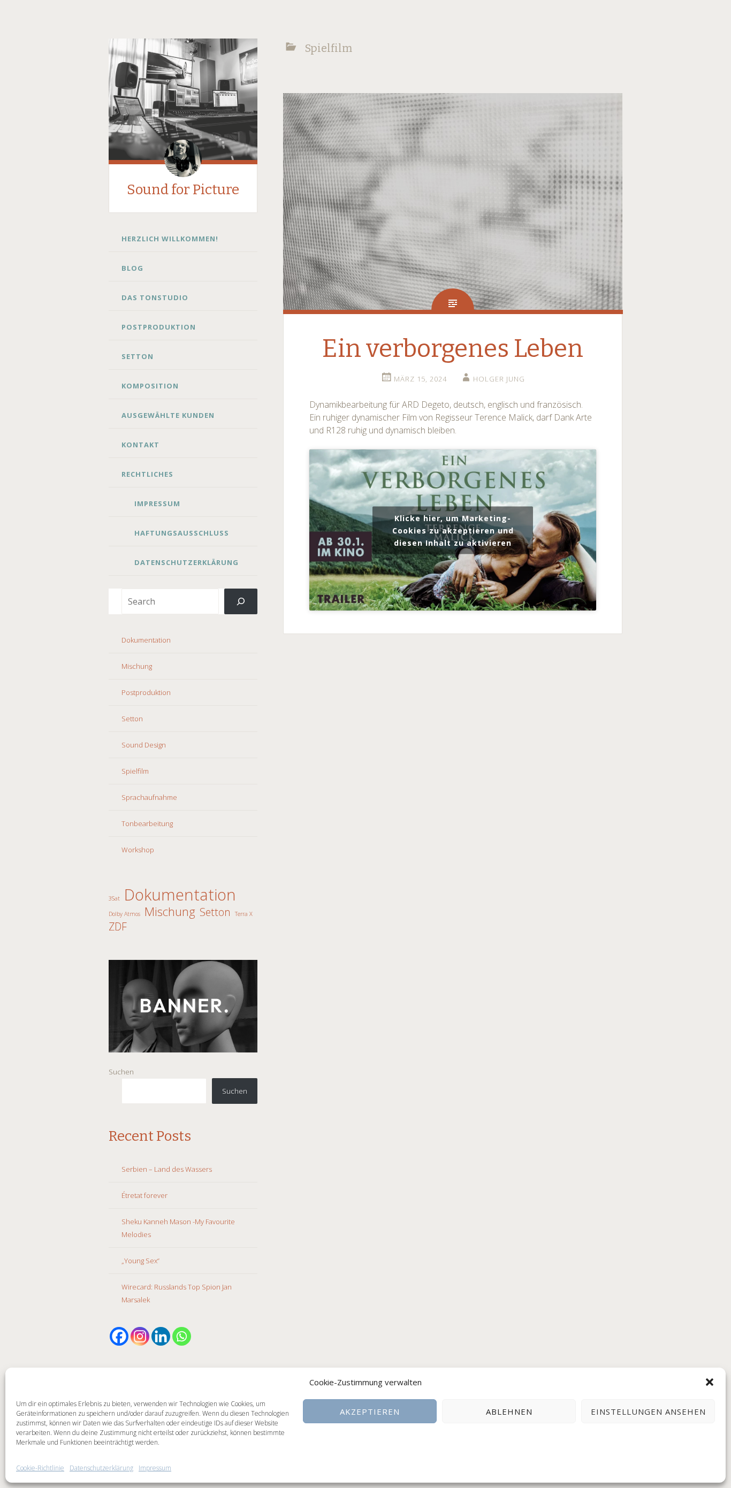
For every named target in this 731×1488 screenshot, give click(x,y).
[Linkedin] (160, 1336)
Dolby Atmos (124, 914)
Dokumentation (146, 640)
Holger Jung (499, 379)
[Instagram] (140, 1336)
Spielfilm (135, 771)
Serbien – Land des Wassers (166, 1169)
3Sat (114, 898)
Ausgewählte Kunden (168, 415)
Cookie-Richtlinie (40, 1467)
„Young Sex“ (140, 1260)
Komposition (150, 386)
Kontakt (140, 444)
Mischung (136, 666)
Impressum (155, 1467)
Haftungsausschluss (181, 533)
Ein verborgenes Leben (452, 348)
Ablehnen (509, 1411)
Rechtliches (147, 474)
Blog (132, 268)
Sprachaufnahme (149, 797)
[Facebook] (119, 1336)
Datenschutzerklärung (101, 1467)
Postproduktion (158, 327)
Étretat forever (144, 1195)
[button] (709, 1382)
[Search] (241, 601)
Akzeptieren (370, 1411)
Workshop (137, 849)
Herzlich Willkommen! (169, 238)
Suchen (121, 1072)
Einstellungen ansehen (648, 1411)
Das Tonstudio (154, 297)
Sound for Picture (183, 189)
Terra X (244, 914)
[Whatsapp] (181, 1336)
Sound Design (143, 745)
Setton (137, 356)
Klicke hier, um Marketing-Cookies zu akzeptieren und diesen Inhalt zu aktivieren (453, 530)
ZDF (118, 926)
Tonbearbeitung (147, 823)
